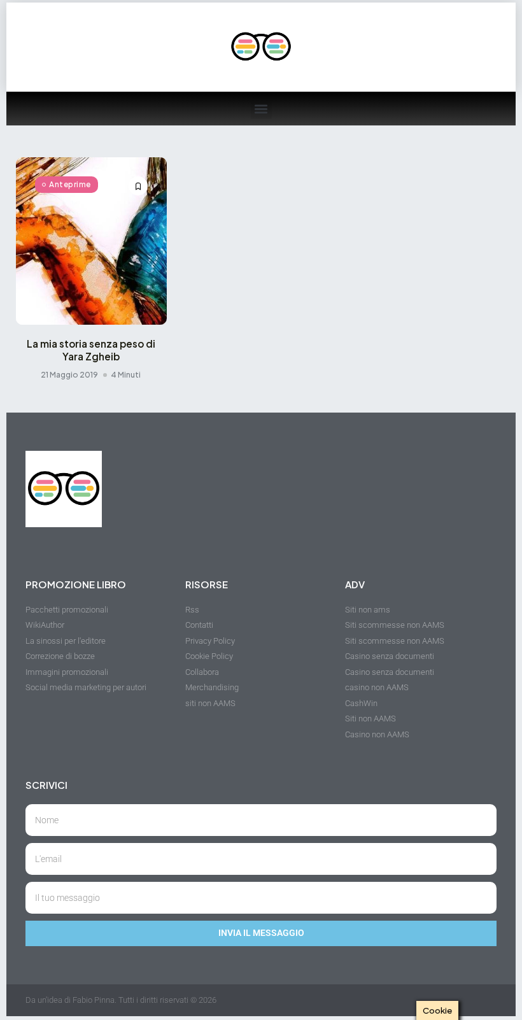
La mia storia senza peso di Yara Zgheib (91, 349)
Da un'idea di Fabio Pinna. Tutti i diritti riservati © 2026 (120, 1000)
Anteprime (70, 184)
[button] (261, 108)
